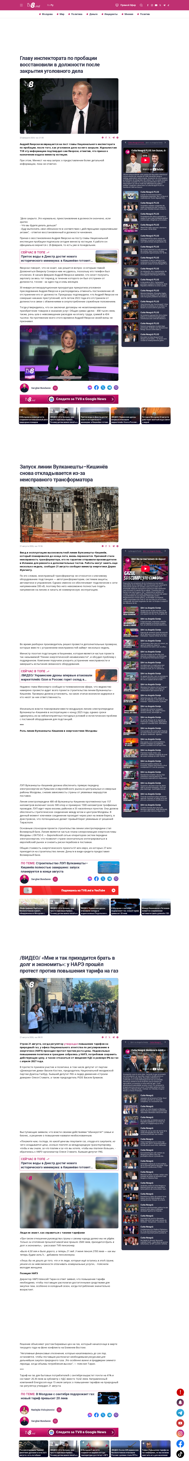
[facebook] (106, 138)
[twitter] (109, 138)
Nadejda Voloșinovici (43, 1410)
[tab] (137, 143)
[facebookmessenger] (103, 138)
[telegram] (113, 138)
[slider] (69, 1226)
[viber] (117, 138)
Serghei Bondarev (41, 388)
